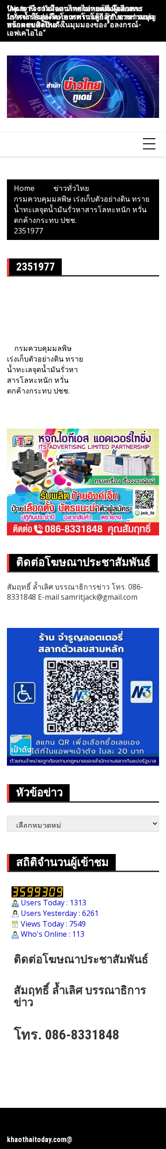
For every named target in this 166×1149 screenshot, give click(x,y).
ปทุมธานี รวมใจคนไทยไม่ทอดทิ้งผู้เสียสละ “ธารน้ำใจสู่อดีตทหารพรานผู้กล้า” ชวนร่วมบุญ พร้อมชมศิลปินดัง (81, 16)
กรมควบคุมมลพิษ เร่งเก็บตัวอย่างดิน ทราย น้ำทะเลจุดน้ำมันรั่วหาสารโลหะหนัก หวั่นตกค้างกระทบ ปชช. (45, 369)
